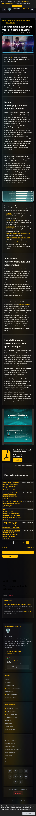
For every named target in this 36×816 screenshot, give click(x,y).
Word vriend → (17, 6)
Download (17, 460)
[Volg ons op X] (26, 771)
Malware (9, 213)
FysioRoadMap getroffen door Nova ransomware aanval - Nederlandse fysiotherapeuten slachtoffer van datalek (10, 486)
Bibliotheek (8, 723)
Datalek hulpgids (10, 743)
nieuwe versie (27, 611)
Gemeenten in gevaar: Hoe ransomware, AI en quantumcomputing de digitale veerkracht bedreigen (11, 534)
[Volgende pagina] (27, 542)
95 (23, 542)
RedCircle (11, 595)
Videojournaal (9, 685)
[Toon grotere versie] (18, 196)
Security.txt (24, 801)
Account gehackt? (10, 740)
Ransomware (10, 226)
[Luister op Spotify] (21, 782)
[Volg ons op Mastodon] (21, 776)
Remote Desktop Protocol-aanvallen (17, 242)
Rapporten (8, 720)
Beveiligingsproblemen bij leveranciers (18, 233)
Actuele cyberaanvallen (14, 688)
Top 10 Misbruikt (12, 714)
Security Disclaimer (14, 801)
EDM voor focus (10, 729)
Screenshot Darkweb (11, 717)
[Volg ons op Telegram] (10, 771)
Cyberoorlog (9, 691)
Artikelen (8, 682)
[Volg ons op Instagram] (10, 776)
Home (4, 20)
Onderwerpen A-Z (10, 752)
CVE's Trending (11, 711)
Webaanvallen (10, 220)
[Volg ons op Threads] (15, 782)
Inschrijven (8, 755)
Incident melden (10, 746)
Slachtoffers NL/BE (12, 708)
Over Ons (8, 759)
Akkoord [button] (28, 813)
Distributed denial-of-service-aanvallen (18, 237)
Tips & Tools (9, 726)
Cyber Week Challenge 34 (13, 749)
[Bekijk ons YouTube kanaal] (15, 771)
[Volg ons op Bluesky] (15, 776)
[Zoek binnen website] (4, 9)
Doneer (19, 793)
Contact (7, 762)
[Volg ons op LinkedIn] (21, 771)
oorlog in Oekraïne (25, 304)
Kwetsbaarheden (12, 694)
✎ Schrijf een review (18, 667)
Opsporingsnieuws (11, 697)
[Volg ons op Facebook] (26, 776)
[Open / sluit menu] (32, 9)
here (11, 57)
